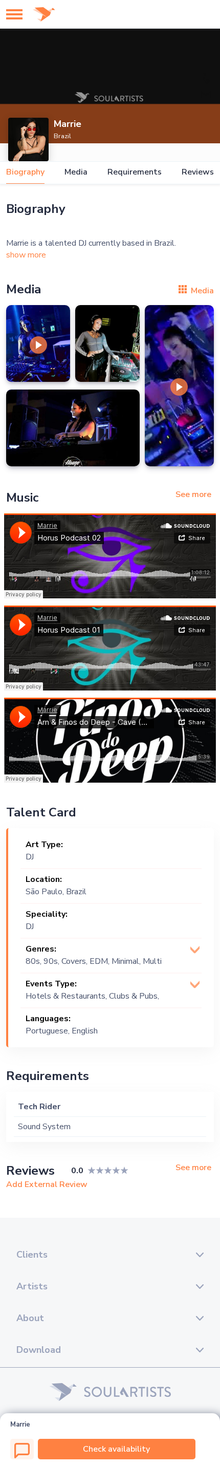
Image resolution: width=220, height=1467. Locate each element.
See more (193, 494)
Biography (25, 172)
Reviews (198, 172)
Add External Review (46, 1184)
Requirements (134, 172)
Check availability (116, 1449)
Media (75, 172)
